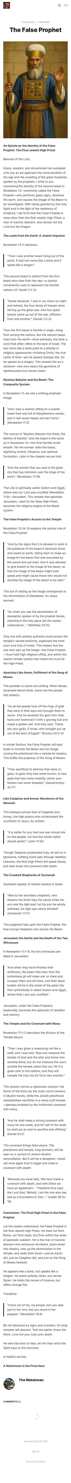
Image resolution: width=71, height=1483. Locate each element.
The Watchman (31, 1380)
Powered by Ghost (35, 1461)
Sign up (35, 1451)
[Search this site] (59, 5)
